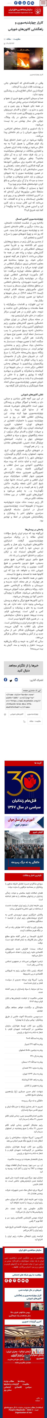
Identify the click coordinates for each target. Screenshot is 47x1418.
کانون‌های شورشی (16, 714)
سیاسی (28, 1387)
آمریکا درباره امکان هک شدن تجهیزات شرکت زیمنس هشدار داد (24, 1192)
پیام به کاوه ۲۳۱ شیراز (34, 1044)
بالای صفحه (38, 1398)
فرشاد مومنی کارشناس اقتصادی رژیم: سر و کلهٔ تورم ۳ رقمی (24, 1219)
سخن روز (7, 1390)
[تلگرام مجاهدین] (28, 3)
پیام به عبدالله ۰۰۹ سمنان (32, 1062)
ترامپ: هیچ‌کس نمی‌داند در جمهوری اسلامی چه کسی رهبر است (24, 963)
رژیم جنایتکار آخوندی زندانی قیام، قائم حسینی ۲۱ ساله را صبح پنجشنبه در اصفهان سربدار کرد (24, 1128)
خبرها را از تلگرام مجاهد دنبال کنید (24, 668)
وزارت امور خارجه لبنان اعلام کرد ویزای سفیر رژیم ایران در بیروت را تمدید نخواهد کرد (24, 1201)
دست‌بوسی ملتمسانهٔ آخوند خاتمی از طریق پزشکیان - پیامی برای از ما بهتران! (24, 1018)
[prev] (27, 1305)
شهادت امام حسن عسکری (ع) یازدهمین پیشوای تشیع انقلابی (24, 1093)
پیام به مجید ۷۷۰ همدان (32, 1068)
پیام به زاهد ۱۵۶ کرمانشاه (32, 1080)
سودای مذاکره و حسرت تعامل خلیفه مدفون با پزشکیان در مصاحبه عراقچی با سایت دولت (24, 885)
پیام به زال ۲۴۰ (36, 1056)
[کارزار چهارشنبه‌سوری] (23, 58)
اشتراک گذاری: (36, 680)
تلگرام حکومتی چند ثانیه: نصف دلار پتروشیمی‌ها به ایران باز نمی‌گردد (24, 1210)
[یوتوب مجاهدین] (24, 3)
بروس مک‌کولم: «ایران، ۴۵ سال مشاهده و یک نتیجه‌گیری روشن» (20, 1316)
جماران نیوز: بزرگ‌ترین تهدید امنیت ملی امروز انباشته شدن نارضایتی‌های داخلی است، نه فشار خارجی (24, 1181)
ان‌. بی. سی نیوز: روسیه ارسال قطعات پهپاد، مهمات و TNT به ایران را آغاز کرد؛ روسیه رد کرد (24, 1169)
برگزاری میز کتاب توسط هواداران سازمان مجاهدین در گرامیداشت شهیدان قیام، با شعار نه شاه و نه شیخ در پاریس (24, 1029)
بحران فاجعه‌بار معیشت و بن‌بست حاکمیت (25, 1159)
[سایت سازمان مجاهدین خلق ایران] (23, 11)
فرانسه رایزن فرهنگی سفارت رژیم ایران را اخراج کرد (24, 1238)
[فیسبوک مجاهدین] (16, 3)
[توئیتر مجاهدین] (20, 3)
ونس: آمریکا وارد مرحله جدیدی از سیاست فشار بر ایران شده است (24, 981)
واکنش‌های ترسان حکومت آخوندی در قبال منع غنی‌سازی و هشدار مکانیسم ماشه (19, 1359)
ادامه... (15, 1267)
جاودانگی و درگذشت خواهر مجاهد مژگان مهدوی (24, 1009)
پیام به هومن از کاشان (33, 1085)
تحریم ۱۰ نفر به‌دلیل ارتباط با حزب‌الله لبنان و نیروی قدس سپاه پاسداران (24, 1108)
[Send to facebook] (5, 679)
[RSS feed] (32, 3)
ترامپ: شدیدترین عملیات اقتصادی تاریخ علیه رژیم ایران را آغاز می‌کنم (24, 1228)
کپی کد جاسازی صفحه (32, 690)
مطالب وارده (9, 1381)
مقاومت (25, 1384)
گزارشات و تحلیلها (11, 1384)
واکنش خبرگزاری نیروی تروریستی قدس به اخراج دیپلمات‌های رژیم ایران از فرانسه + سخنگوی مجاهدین (24, 918)
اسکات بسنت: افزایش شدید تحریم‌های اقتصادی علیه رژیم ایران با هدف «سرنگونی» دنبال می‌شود (24, 952)
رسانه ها (21, 1381)
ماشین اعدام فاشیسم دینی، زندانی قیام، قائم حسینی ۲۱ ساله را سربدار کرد (24, 1117)
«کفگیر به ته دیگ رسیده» (32, 1101)
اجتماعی (7, 1387)
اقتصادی (18, 1387)
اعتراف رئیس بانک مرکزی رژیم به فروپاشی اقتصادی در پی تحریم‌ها (24, 972)
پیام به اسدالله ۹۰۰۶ (34, 1038)
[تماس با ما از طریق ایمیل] (23, 1281)
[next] (27, 1358)
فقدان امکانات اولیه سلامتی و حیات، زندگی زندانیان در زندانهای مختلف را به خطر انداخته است (24, 896)
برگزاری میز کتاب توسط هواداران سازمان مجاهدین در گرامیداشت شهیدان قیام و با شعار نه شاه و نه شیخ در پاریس (24, 1150)
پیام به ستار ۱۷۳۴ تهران (33, 1074)
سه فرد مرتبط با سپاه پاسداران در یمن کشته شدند (24, 990)
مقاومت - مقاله (13, 39)
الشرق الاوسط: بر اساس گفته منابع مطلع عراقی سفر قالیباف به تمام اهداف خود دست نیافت (24, 940)
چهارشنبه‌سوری (32, 714)
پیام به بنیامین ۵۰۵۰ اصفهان (31, 1050)
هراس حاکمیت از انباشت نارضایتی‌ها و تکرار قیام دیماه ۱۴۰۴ (24, 1000)
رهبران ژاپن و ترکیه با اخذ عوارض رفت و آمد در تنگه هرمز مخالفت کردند (24, 929)
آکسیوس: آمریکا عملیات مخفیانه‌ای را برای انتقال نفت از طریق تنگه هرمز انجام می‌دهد (24, 1139)
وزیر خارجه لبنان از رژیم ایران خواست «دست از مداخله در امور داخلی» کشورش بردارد (24, 907)
